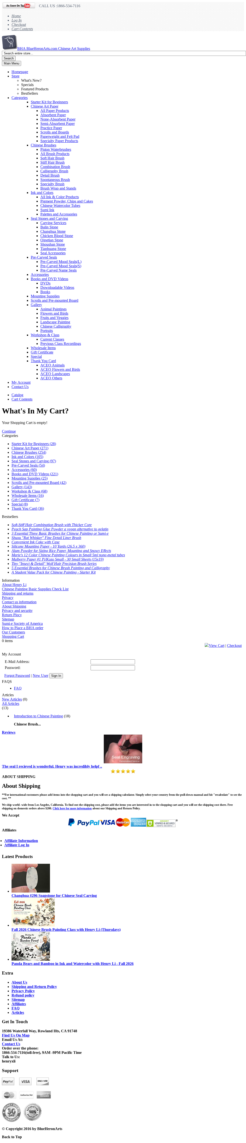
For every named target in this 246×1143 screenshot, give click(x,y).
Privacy (7, 598)
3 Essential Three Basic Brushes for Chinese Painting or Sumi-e (60, 533)
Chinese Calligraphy (55, 326)
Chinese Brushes (43, 145)
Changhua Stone (53, 231)
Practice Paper (51, 128)
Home (16, 16)
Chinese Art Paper (44, 106)
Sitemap (8, 619)
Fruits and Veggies (54, 318)
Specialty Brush (52, 184)
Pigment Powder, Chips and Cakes (66, 201)
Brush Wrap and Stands (58, 188)
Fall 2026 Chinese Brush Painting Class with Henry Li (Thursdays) (66, 930)
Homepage (20, 72)
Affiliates (19, 1004)
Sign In (56, 676)
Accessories (40, 275)
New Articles (12, 699)
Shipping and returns (17, 593)
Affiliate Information (21, 841)
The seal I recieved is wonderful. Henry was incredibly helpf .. (52, 766)
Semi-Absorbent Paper (57, 124)
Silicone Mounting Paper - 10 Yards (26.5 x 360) (48, 546)
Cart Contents (22, 29)
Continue (9, 431)
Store (15, 76)
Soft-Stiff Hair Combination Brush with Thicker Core (52, 525)
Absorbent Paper (53, 115)
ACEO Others (51, 378)
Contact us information (19, 602)
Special (36, 356)
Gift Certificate (42, 352)
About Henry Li (14, 585)
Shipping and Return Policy (34, 987)
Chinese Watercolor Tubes (60, 205)
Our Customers (13, 632)
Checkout (19, 25)
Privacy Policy (23, 991)
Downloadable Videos (57, 287)
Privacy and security (17, 611)
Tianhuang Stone (53, 249)
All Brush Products (54, 154)
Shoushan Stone (52, 244)
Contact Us (20, 387)
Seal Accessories (53, 253)
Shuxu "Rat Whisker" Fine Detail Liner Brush (46, 538)
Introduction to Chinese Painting (38, 716)
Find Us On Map (16, 1035)
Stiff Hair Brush (52, 162)
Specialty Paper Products (59, 141)
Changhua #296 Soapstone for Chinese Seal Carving (54, 896)
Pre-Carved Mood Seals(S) (60, 266)
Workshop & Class (45, 335)
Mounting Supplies (45, 296)
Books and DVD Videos (49, 279)
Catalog (17, 395)
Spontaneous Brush (55, 180)
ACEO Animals (52, 365)
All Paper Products (54, 111)
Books (45, 292)
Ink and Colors (42, 193)
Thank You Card (43, 361)
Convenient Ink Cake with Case (36, 542)
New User (40, 675)
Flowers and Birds (54, 313)
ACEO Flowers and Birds (60, 369)
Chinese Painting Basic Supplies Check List (35, 589)
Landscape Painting (55, 322)
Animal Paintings (53, 309)
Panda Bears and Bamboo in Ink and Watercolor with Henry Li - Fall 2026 (73, 964)
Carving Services (53, 223)
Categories (20, 98)
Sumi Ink (47, 210)
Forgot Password (17, 675)
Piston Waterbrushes (55, 149)
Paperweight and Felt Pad (59, 136)
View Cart (216, 646)
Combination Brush (55, 167)
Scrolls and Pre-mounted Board (54, 300)
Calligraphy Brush (54, 171)
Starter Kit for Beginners (49, 102)
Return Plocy (12, 615)
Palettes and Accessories (58, 214)
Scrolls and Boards (54, 132)
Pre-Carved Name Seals (58, 270)
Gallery (36, 305)
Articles (18, 1012)
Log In (17, 20)
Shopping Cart (13, 636)
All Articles (10, 704)
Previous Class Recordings (60, 344)
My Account (21, 382)
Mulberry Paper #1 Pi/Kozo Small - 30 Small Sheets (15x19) (58, 559)
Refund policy (23, 995)
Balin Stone (49, 227)
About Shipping (14, 606)
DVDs (45, 283)
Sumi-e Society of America (22, 623)
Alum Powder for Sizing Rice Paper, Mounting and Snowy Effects (61, 551)
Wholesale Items (43, 348)
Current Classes (52, 339)
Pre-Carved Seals (44, 257)
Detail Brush (50, 175)
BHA (53, 48)
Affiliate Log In (16, 845)
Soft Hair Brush (52, 158)
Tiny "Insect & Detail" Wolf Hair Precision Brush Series (54, 564)
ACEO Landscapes (55, 374)
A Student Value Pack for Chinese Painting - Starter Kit (54, 572)
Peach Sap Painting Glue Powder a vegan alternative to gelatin (60, 529)
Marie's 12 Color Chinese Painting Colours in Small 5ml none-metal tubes (68, 555)
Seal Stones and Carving (49, 218)
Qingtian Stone (51, 240)
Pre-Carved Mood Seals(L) (60, 262)
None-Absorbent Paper (57, 119)
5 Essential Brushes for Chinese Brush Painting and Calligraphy (61, 568)
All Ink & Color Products (59, 197)
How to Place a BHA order (22, 628)
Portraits (46, 331)
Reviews (8, 732)
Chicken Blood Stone (56, 236)
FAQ (18, 688)
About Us (19, 982)
